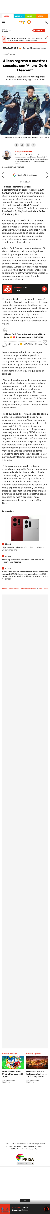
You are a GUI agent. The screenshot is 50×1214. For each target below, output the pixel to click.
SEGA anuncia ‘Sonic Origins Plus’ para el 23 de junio (12, 1074)
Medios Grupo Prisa (25, 1163)
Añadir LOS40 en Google (27, 175)
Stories (40, 1092)
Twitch (35, 1092)
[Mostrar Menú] (3, 22)
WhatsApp (28, 145)
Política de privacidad (37, 1144)
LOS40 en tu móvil (16, 1149)
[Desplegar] (25, 1200)
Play (46, 1209)
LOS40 (6, 16)
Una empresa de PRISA (25, 1157)
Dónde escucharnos (33, 1149)
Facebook (16, 145)
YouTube (20, 1092)
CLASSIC (18, 16)
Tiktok (15, 1092)
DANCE (29, 16)
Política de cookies (14, 1146)
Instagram (10, 1092)
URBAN (40, 16)
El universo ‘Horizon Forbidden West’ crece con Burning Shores (36, 1074)
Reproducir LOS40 (44, 289)
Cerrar (46, 38)
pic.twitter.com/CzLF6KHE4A (29, 337)
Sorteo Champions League (35, 48)
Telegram (33, 145)
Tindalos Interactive (28, 588)
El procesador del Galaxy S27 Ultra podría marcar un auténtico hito (24, 548)
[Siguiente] (46, 48)
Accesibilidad (21, 1144)
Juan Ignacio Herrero (23, 151)
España (5, 31)
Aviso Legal (9, 1144)
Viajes (12, 54)
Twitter (22, 145)
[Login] (46, 22)
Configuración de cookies (33, 1146)
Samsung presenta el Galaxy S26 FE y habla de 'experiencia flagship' (23, 560)
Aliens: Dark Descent (10, 588)
